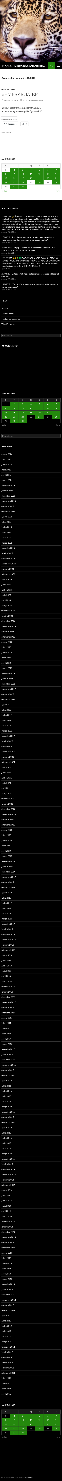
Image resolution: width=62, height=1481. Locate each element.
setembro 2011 (8, 1373)
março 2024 (6, 605)
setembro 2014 (8, 1185)
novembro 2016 (8, 1065)
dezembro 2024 (8, 558)
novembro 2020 (8, 814)
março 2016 (6, 1106)
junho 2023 (6, 652)
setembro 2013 (8, 1247)
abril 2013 (6, 1273)
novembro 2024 (8, 563)
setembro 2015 (8, 1122)
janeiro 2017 (7, 1054)
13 (48, 174)
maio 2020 (6, 845)
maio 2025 (6, 532)
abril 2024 (6, 600)
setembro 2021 (8, 762)
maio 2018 (6, 971)
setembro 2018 (8, 950)
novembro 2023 (8, 626)
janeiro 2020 (7, 866)
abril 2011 (6, 1394)
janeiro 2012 (7, 1352)
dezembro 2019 (8, 871)
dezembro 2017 (8, 997)
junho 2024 (6, 590)
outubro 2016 (7, 1070)
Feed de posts (7, 313)
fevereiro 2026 (8, 485)
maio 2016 (6, 1096)
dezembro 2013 (8, 1232)
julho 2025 (6, 522)
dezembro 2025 (8, 496)
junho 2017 (6, 1028)
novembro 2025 (8, 501)
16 (14, 178)
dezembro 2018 (8, 934)
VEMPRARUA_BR (19, 94)
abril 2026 (6, 475)
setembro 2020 (8, 824)
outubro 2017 (7, 1007)
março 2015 (6, 1153)
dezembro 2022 (8, 683)
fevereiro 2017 (8, 1049)
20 (48, 178)
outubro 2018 (7, 945)
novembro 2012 (8, 1300)
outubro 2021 (7, 757)
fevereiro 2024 (8, 610)
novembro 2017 (8, 1002)
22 (6, 182)
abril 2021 (6, 788)
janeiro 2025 (7, 553)
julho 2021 (6, 772)
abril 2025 (6, 537)
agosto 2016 (6, 1080)
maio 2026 (6, 469)
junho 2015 (6, 1138)
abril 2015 (6, 1148)
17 (22, 178)
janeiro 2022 (7, 741)
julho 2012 (6, 1320)
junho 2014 (6, 1200)
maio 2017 (6, 1033)
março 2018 (6, 981)
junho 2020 (6, 840)
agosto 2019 (6, 892)
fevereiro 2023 (8, 673)
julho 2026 (6, 459)
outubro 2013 (7, 1242)
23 (14, 182)
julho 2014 (6, 1195)
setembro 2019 (8, 887)
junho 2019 (6, 903)
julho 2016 (6, 1086)
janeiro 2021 (7, 804)
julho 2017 (6, 1023)
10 (22, 174)
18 (31, 178)
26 (39, 182)
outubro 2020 (7, 819)
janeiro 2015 (7, 1164)
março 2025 (6, 543)
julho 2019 (6, 898)
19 (39, 178)
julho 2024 (6, 584)
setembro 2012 (8, 1310)
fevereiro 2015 (8, 1159)
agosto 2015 (6, 1127)
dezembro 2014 (8, 1169)
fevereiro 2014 (8, 1221)
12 (39, 174)
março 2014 (6, 1216)
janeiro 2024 (7, 616)
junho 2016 (6, 1091)
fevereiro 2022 (8, 736)
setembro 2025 (8, 511)
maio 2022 (6, 720)
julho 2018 (6, 960)
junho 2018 (6, 965)
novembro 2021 (8, 751)
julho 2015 (6, 1132)
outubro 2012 (7, 1305)
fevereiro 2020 (8, 861)
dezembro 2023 (8, 621)
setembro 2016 (8, 1075)
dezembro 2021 (8, 746)
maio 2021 (6, 783)
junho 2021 (6, 777)
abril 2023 (6, 663)
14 (56, 174)
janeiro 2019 (7, 929)
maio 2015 (6, 1143)
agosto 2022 (6, 704)
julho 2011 (6, 1378)
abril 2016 (6, 1101)
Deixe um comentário (33, 100)
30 (14, 186)
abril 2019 (6, 913)
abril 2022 (6, 725)
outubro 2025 (7, 506)
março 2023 (6, 668)
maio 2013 (6, 1268)
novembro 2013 (8, 1237)
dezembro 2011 (8, 1357)
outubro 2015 (7, 1117)
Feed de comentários (10, 319)
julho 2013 (6, 1258)
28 (56, 182)
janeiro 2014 (7, 1226)
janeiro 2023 (7, 678)
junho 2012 (6, 1326)
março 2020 (6, 856)
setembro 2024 (8, 574)
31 (22, 186)
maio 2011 (6, 1388)
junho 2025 (6, 527)
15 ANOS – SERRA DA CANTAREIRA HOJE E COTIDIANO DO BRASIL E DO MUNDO (24, 65)
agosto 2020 (6, 830)
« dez (4, 191)
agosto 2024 (6, 579)
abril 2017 (6, 1039)
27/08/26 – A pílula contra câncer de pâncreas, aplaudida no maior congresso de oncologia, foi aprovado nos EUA (28, 238)
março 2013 (6, 1279)
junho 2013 (6, 1263)
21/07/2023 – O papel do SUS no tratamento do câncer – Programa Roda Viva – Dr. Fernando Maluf (28, 248)
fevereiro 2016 (8, 1112)
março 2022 (6, 730)
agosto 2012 (6, 1315)
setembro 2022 (8, 699)
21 (56, 178)
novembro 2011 (8, 1362)
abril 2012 (6, 1336)
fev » (58, 191)
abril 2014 (6, 1211)
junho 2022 (6, 715)
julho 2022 (6, 710)
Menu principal (58, 65)
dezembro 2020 (8, 809)
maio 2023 (6, 657)
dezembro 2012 (8, 1294)
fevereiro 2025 (8, 548)
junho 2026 (6, 464)
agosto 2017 (6, 1018)
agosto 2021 (6, 767)
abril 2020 (6, 851)
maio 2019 (6, 908)
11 (31, 174)
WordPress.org (8, 324)
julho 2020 (6, 835)
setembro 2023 (8, 637)
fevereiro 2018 (8, 986)
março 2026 (6, 480)
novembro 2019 (8, 877)
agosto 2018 (6, 955)
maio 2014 (6, 1206)
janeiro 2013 (7, 1289)
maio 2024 (6, 595)
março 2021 (6, 793)
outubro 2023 (7, 631)
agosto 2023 (6, 642)
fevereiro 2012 (8, 1347)
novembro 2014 (8, 1174)
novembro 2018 (8, 939)
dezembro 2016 (8, 1059)
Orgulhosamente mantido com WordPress (17, 1477)
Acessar (5, 308)
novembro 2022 (8, 689)
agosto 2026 (6, 454)
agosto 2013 (6, 1253)
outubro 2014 (7, 1179)
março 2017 (6, 1044)
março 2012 (6, 1341)
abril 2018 (6, 976)
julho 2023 (6, 647)
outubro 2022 (7, 694)
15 (6, 178)
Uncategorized (8, 89)
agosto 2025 (6, 516)
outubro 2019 (7, 882)
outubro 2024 (7, 569)
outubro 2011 (7, 1367)
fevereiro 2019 (8, 924)
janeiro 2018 (7, 992)
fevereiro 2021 (8, 798)
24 (22, 182)
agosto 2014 (6, 1190)
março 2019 (6, 918)
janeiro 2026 (7, 490)
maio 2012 (6, 1331)
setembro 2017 (8, 1012)
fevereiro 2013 (8, 1284)
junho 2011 (6, 1383)
